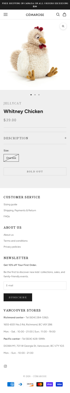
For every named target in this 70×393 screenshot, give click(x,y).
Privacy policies (12, 246)
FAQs (7, 216)
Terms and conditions (16, 240)
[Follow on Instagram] (5, 366)
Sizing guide (10, 204)
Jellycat (12, 103)
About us (9, 234)
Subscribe (18, 297)
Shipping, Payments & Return (20, 210)
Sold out (35, 171)
